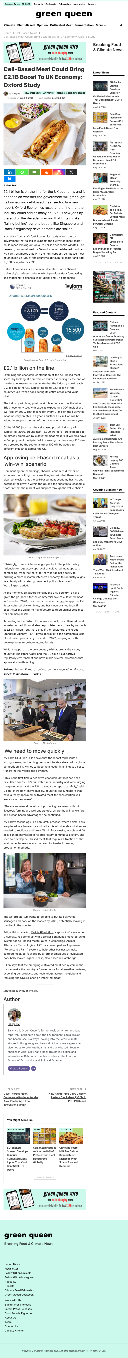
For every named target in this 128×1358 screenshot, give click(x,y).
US (49, 653)
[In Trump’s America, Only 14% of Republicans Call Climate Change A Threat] (100, 503)
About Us (10, 1317)
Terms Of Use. (99, 1351)
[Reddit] (46, 172)
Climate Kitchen (14, 1330)
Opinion (42, 25)
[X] (71, 172)
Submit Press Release (18, 1304)
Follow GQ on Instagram (19, 1277)
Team (8, 1322)
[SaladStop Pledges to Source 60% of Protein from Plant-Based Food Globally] (44, 1136)
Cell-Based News (32, 93)
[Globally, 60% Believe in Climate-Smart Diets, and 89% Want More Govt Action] (100, 531)
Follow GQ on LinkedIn (18, 1273)
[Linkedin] (10, 172)
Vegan (37, 1130)
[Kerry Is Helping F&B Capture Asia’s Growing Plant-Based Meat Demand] (100, 460)
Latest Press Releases (18, 1309)
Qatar (32, 653)
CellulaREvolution (42, 932)
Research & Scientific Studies (71, 93)
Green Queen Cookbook (19, 1294)
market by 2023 (47, 921)
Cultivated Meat (61, 25)
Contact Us (11, 1326)
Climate (9, 25)
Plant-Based (26, 25)
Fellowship (65, 4)
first (62, 601)
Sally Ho (14, 1024)
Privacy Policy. (85, 1351)
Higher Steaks (34, 958)
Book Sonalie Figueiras (18, 1313)
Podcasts (51, 4)
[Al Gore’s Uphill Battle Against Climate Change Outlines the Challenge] (100, 588)
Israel (24, 653)
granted (63, 605)
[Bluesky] (10, 179)
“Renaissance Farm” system (21, 949)
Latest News (12, 1264)
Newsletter (80, 4)
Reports (38, 4)
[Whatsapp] (22, 172)
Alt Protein (48, 93)
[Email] (34, 172)
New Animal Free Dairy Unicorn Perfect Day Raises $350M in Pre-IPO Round (67, 1097)
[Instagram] (59, 172)
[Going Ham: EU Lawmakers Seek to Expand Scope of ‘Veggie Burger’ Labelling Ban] (100, 238)
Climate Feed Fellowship (19, 1290)
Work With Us (13, 1300)
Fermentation (84, 25)
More (91, 4)
